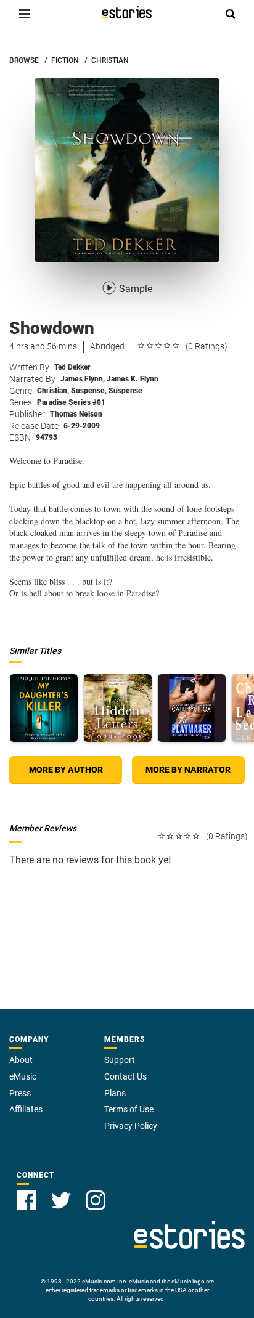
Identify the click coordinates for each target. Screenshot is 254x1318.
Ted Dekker (72, 367)
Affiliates (26, 1109)
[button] (24, 13)
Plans (115, 1093)
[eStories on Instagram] (95, 1200)
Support (119, 1060)
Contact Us (125, 1076)
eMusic (22, 1076)
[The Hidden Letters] (118, 708)
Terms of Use (129, 1109)
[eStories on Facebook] (26, 1200)
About (21, 1060)
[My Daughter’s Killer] (44, 708)
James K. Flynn (132, 379)
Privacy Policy (130, 1126)
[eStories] (127, 12)
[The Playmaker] (192, 708)
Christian (53, 390)
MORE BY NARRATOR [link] (188, 770)
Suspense (89, 390)
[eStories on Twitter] (61, 1200)
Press (20, 1093)
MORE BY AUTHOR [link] (66, 770)
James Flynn (82, 379)
